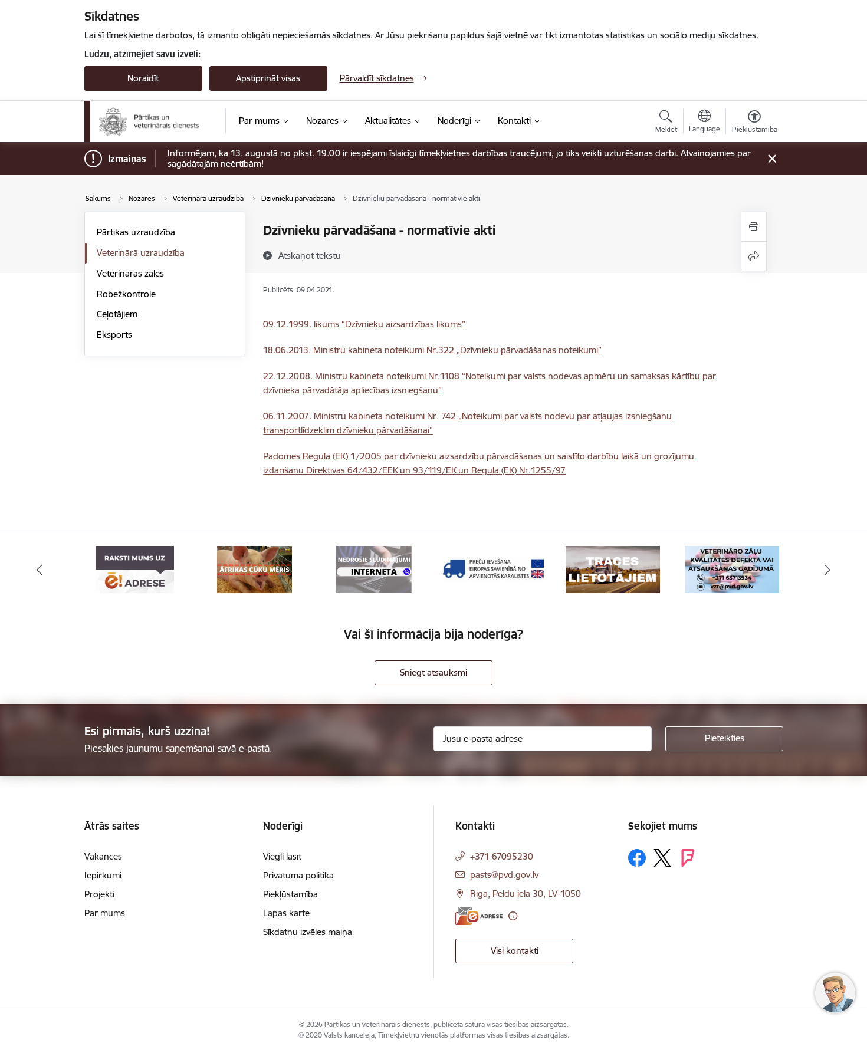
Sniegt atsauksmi (433, 672)
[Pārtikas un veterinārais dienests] (154, 121)
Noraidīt (143, 78)
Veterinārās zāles (130, 273)
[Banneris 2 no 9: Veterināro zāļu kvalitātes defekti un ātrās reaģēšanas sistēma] (732, 568)
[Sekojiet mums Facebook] (637, 858)
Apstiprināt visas (268, 78)
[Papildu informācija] (512, 915)
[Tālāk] (828, 569)
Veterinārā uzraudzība (141, 252)
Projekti (99, 894)
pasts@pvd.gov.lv (504, 874)
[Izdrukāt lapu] (753, 226)
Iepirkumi (102, 875)
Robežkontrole (126, 294)
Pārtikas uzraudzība (136, 232)
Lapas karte (286, 913)
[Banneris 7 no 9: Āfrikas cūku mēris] (254, 568)
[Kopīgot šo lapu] (753, 256)
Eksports (114, 334)
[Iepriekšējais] (39, 569)
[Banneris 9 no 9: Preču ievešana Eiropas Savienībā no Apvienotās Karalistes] (493, 568)
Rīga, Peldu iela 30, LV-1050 (525, 893)
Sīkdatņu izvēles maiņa (307, 931)
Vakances (103, 856)
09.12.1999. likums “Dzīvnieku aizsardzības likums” (364, 324)
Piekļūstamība (290, 894)
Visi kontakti (514, 950)
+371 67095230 (501, 856)
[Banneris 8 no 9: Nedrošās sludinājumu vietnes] (374, 568)
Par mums (104, 913)
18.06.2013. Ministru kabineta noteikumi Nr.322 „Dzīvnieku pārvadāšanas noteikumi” (432, 350)
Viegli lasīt (282, 856)
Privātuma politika (298, 875)
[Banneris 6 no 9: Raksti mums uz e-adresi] (135, 568)
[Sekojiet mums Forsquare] (688, 858)
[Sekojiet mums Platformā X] (662, 858)
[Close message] (772, 159)
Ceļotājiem (117, 314)
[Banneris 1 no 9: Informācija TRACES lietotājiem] (613, 568)
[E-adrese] (479, 916)
